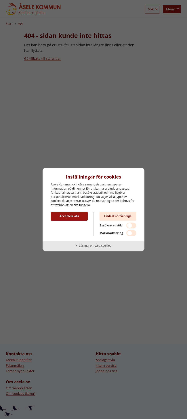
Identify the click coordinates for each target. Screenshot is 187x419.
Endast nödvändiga (117, 216)
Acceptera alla (69, 216)
